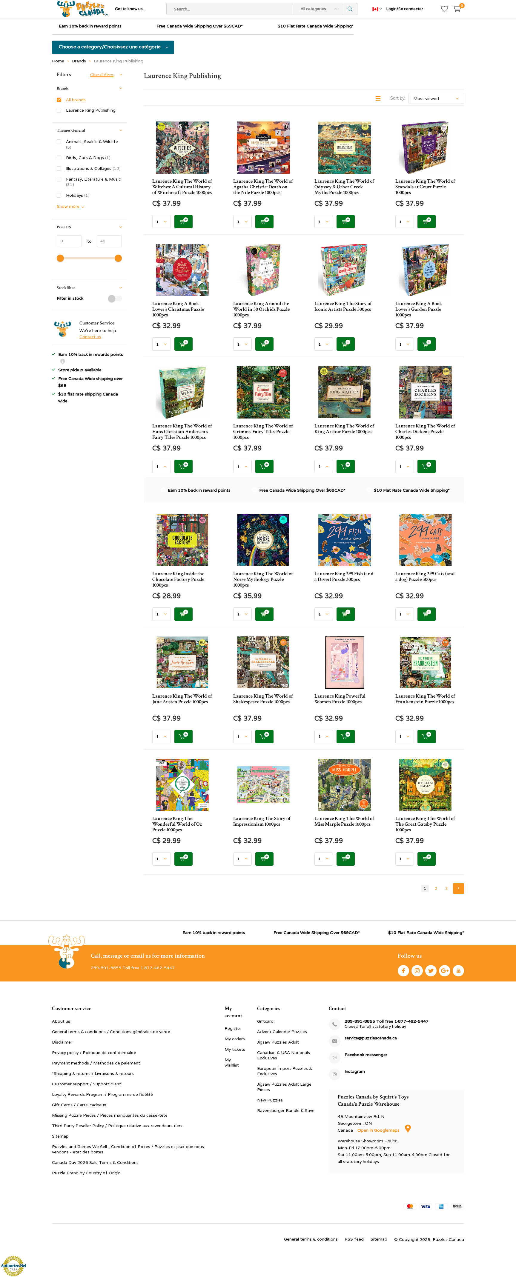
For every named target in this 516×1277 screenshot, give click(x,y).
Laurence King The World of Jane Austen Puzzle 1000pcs (182, 699)
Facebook (403, 970)
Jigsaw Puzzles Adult (278, 1042)
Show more (68, 206)
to (87, 241)
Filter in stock (70, 298)
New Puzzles (270, 1100)
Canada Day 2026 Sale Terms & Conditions (95, 1162)
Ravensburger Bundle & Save (285, 1110)
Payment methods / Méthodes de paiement (96, 1063)
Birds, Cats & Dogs (88, 157)
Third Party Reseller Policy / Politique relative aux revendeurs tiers (117, 1125)
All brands (76, 99)
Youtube (458, 970)
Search (350, 9)
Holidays (78, 195)
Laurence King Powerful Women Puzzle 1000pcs (340, 699)
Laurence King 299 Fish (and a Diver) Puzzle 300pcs (344, 576)
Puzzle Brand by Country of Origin (86, 1173)
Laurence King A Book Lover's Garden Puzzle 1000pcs (418, 309)
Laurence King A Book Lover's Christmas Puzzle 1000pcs (178, 309)
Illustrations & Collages (93, 168)
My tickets (235, 1049)
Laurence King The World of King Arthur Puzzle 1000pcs (344, 429)
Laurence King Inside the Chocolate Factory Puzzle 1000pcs (178, 579)
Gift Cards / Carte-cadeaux (79, 1104)
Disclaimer (62, 1042)
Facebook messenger (366, 1054)
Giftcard (265, 1021)
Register (233, 1028)
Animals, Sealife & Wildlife (92, 144)
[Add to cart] (183, 221)
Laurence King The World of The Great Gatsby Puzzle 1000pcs (425, 824)
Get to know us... (130, 8)
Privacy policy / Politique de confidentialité (94, 1052)
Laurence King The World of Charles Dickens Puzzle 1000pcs (425, 432)
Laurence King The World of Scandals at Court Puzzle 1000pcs (425, 187)
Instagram (417, 970)
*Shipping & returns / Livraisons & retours (93, 1073)
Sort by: (397, 98)
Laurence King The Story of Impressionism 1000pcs (262, 821)
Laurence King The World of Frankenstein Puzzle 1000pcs (425, 699)
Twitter (431, 970)
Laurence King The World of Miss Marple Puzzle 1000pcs (344, 821)
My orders (235, 1038)
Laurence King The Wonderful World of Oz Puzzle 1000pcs (177, 824)
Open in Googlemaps (379, 1130)
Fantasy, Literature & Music (93, 181)
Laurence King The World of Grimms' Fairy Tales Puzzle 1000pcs (263, 432)
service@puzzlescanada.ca (371, 1038)
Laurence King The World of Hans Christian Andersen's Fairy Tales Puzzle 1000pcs (182, 432)
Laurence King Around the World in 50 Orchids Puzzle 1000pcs (261, 309)
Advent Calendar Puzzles (282, 1031)
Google (444, 970)
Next (458, 888)
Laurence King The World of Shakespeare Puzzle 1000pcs (263, 699)
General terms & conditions (311, 1239)
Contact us (90, 336)
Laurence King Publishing (91, 110)
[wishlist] (444, 9)
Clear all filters (101, 75)
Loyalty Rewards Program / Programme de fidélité (102, 1094)
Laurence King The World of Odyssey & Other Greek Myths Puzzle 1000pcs (344, 187)
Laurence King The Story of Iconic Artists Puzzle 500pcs (343, 306)
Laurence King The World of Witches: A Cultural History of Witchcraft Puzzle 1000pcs (182, 187)
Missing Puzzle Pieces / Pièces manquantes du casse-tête (110, 1115)
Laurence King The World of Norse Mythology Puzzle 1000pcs (263, 579)
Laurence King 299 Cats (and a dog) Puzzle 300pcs (425, 576)
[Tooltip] (62, 362)
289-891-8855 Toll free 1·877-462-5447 (387, 1021)
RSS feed (354, 1239)
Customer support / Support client (86, 1084)
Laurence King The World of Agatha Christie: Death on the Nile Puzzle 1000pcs (263, 187)
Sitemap (60, 1136)
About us (61, 1021)
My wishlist (232, 1062)
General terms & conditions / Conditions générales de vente (111, 1031)
